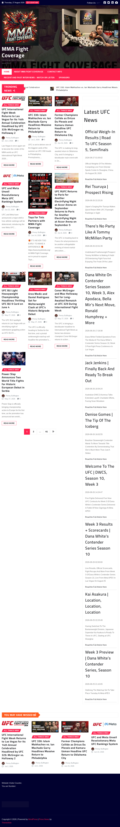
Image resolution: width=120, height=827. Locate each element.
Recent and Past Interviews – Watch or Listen (29, 78)
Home (7, 72)
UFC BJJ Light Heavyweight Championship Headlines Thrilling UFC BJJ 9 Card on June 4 (13, 299)
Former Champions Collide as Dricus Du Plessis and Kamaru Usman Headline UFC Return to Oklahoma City (66, 125)
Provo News (44, 819)
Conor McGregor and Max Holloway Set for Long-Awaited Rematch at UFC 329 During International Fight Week (66, 300)
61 (46, 431)
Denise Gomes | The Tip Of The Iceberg (99, 420)
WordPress (33, 819)
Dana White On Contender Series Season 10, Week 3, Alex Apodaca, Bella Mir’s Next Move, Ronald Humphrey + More (100, 298)
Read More (9, 165)
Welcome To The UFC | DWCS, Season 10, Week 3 (99, 475)
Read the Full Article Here (96, 179)
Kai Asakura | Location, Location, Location (96, 603)
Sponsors (64, 78)
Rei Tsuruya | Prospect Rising (99, 189)
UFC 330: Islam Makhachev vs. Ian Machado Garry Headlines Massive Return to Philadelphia (39, 123)
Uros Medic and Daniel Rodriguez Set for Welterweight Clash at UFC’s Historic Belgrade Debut (39, 303)
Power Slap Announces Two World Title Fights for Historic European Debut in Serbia (13, 382)
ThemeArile (6, 823)
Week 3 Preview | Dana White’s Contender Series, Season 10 (99, 664)
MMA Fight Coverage (15, 52)
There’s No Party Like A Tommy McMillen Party (100, 232)
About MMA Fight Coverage (28, 72)
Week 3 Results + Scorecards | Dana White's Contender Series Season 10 (99, 539)
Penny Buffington (12, 138)
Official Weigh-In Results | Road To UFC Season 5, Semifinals (100, 140)
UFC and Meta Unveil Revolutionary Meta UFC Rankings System (12, 195)
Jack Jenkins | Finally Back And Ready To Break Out (99, 371)
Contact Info (54, 72)
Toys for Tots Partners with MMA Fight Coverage (36, 222)
